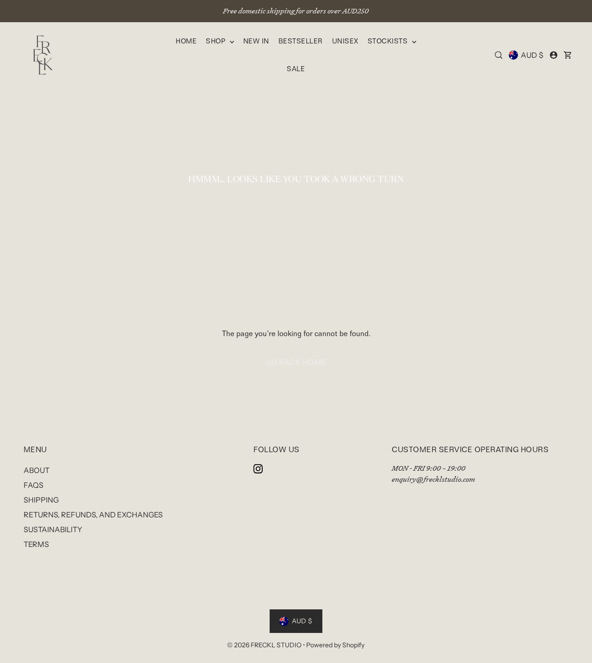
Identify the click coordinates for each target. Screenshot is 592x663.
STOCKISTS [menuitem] (389, 41)
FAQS (33, 485)
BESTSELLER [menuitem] (300, 41)
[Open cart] (567, 55)
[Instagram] (258, 468)
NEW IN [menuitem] (256, 41)
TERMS (36, 544)
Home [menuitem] (186, 41)
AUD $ (532, 55)
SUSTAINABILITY (53, 529)
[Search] (499, 55)
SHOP (217, 41)
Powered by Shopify (335, 645)
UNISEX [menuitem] (345, 41)
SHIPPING (41, 499)
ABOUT (36, 470)
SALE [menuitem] (296, 69)
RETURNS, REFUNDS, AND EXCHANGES (93, 514)
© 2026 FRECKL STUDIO (265, 645)
